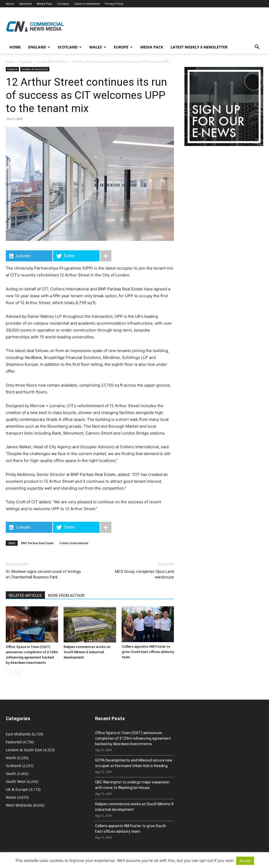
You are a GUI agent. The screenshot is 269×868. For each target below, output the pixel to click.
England (26, 61)
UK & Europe (17, 789)
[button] (257, 47)
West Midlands (19, 805)
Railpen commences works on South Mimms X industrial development (87, 652)
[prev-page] (9, 673)
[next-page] (17, 673)
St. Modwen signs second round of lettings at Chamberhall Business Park (43, 574)
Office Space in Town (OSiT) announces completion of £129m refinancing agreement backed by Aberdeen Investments (133, 738)
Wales (95, 47)
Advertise (25, 4)
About (10, 4)
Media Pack (44, 4)
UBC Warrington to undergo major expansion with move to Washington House (132, 785)
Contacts (63, 4)
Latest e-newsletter (87, 4)
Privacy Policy (114, 4)
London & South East (52, 61)
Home (15, 47)
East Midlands (18, 734)
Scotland (67, 47)
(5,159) (24, 734)
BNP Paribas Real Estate (37, 543)
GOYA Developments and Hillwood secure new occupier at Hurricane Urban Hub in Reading (133, 763)
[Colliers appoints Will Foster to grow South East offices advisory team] (148, 624)
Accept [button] (245, 861)
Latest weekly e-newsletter (198, 47)
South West (16, 781)
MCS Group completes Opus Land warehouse (144, 574)
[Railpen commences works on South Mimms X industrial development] (90, 624)
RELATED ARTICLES (25, 595)
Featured (14, 741)
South (11, 773)
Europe (121, 47)
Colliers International (73, 543)
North (11, 757)
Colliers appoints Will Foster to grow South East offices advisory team (148, 652)
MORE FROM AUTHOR (66, 595)
